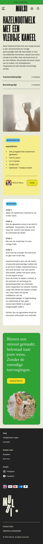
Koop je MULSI (16, 381)
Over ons (6, 459)
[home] (21, 8)
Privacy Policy (8, 526)
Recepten (6, 454)
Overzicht (6, 442)
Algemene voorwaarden (12, 531)
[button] (8, 8)
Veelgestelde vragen (11, 438)
